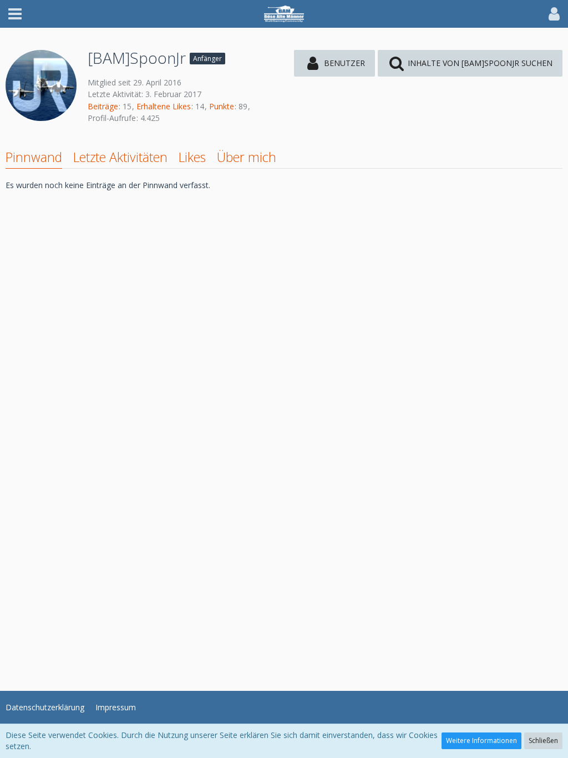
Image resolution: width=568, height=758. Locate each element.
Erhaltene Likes (163, 106)
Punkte (221, 106)
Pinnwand (34, 157)
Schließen (543, 740)
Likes (192, 157)
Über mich (246, 157)
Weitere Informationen (481, 740)
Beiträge (103, 106)
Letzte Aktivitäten (120, 157)
